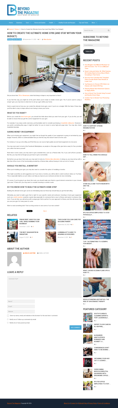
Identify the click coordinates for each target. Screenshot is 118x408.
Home (11, 23)
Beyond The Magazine (14, 403)
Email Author (44, 253)
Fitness (10, 39)
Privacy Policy (92, 403)
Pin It (44, 211)
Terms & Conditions (104, 403)
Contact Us (74, 403)
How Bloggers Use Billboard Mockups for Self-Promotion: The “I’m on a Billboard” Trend (97, 66)
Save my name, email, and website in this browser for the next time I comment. (34, 315)
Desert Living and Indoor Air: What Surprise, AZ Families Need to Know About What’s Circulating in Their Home (98, 73)
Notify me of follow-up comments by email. (23, 319)
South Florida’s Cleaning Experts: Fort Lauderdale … (101, 316)
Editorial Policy (83, 403)
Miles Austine (47, 39)
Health (51, 23)
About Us (67, 403)
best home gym (26, 116)
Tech (27, 23)
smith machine (18, 197)
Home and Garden (39, 23)
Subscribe (89, 51)
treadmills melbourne (67, 123)
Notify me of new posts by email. (20, 323)
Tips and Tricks (83, 23)
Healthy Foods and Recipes (67, 23)
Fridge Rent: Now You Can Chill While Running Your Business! (29, 222)
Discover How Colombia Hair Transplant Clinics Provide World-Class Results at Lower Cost (97, 79)
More (93, 23)
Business (19, 23)
